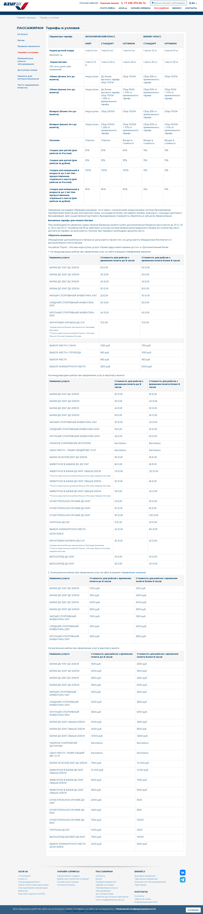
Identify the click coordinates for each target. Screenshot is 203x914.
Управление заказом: (138, 251)
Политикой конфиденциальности (136, 909)
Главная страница (26, 17)
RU (193, 3)
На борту (23, 34)
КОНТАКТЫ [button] (191, 8)
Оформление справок (68, 876)
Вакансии (23, 891)
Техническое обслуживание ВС (150, 882)
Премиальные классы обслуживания (26, 61)
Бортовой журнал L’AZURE (31, 894)
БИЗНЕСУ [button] (177, 8)
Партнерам (140, 885)
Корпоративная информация (33, 888)
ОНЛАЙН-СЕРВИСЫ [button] (140, 8)
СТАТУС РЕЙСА (107, 8)
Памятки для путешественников (28, 77)
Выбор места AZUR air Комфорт (73, 879)
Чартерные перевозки (146, 879)
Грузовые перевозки (144, 876)
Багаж (21, 40)
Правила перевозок (29, 46)
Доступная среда (27, 70)
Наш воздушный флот (29, 882)
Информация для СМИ (145, 902)
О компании (24, 876)
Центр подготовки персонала (33, 885)
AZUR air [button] (123, 8)
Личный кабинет (89, 3)
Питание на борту (66, 885)
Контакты (139, 896)
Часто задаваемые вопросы (28, 86)
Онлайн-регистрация (68, 882)
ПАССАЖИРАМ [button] (161, 8)
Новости (22, 879)
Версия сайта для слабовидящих (169, 3)
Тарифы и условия (28, 52)
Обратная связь (142, 899)
